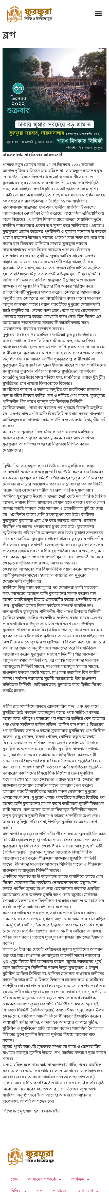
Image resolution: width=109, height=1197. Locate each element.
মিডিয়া (16, 1191)
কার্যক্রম (77, 1179)
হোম (14, 1179)
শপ (39, 1191)
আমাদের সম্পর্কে (42, 1179)
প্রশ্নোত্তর (59, 1191)
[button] (98, 13)
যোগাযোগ (85, 1191)
